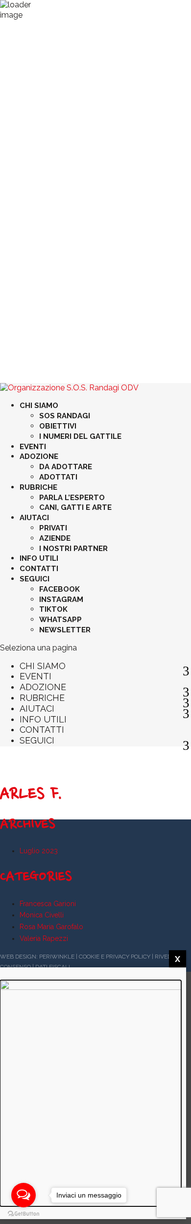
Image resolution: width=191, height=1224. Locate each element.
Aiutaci (34, 517)
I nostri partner (73, 548)
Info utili (39, 558)
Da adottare (65, 466)
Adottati (58, 477)
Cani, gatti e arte (75, 507)
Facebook (59, 589)
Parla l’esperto (72, 497)
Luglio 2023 (39, 851)
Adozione (39, 456)
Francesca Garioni (48, 904)
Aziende (55, 538)
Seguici (34, 579)
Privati (53, 528)
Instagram (61, 599)
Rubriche (38, 487)
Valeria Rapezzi (44, 938)
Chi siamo (39, 405)
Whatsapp (60, 619)
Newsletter (65, 629)
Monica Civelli (42, 915)
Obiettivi (57, 426)
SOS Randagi (64, 415)
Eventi (33, 446)
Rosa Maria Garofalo (51, 927)
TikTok (53, 609)
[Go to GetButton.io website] (23, 1214)
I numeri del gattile (80, 436)
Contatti (39, 568)
